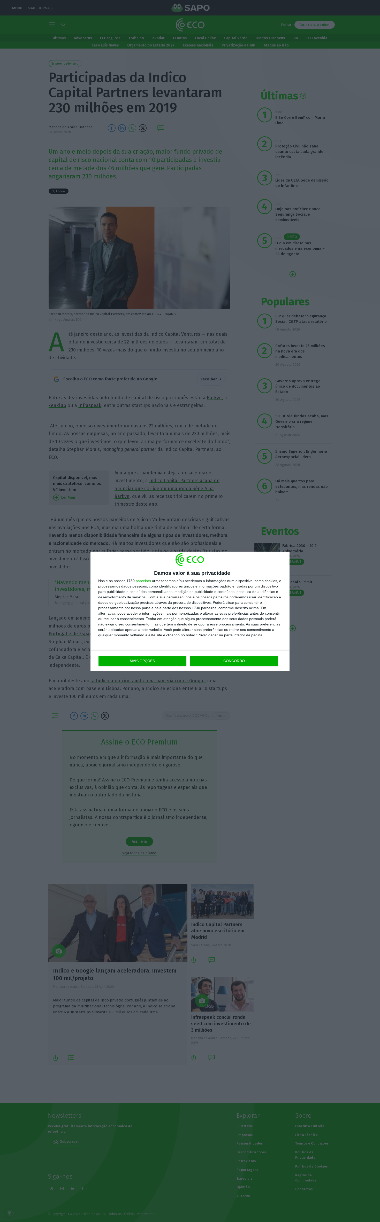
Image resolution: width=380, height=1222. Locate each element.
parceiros (143, 581)
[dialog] (190, 611)
